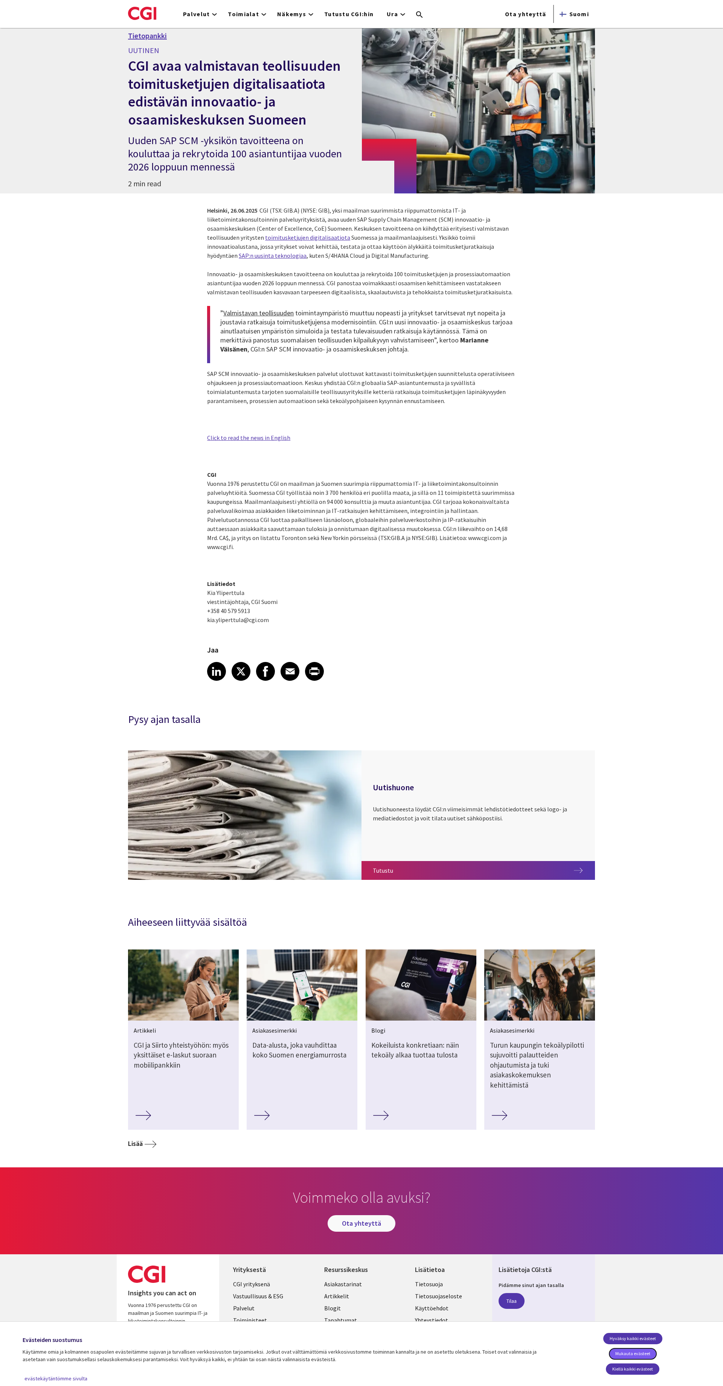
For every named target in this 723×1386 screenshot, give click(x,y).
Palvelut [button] (196, 14)
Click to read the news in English (248, 437)
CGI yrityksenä (251, 1284)
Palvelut (244, 1308)
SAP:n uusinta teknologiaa (273, 255)
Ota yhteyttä (525, 14)
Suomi (579, 14)
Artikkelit (336, 1296)
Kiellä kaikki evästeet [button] (632, 1369)
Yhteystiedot (431, 1320)
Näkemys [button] (291, 14)
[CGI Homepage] (142, 13)
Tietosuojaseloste (438, 1296)
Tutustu (398, 870)
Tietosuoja (429, 1284)
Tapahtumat (340, 1320)
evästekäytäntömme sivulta (55, 1378)
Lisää (135, 1143)
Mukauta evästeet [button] (632, 1353)
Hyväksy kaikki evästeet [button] (633, 1338)
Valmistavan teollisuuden (258, 313)
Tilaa (511, 1301)
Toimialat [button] (243, 14)
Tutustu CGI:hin (349, 14)
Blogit (332, 1308)
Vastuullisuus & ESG (258, 1296)
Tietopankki (147, 35)
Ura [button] (392, 14)
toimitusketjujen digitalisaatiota (307, 237)
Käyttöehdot (431, 1308)
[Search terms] (419, 15)
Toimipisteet (250, 1320)
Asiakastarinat (343, 1284)
